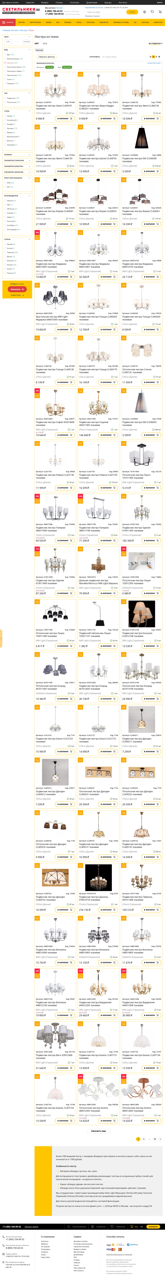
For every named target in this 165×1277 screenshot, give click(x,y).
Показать (16, 289)
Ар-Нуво (11, 124)
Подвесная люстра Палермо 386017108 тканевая (94, 529)
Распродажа (45, 1249)
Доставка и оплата (10, 2)
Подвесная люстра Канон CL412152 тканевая (54, 740)
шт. (137, 1226)
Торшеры (12, 83)
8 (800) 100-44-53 (62, 11)
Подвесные (13, 98)
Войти (160, 2)
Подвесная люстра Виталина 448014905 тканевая (94, 951)
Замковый (12, 145)
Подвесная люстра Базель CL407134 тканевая (141, 1056)
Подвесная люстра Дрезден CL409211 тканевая (137, 740)
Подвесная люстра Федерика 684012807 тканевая (94, 265)
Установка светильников (83, 1244)
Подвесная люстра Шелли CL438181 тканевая (98, 160)
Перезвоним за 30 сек (94, 8)
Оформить (153, 1227)
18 (155, 1139)
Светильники (14, 75)
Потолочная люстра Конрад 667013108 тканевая (137, 687)
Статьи (76, 1265)
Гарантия (30, 2)
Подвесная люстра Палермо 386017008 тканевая (50, 529)
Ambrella (11, 213)
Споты (11, 79)
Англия (10, 248)
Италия (11, 265)
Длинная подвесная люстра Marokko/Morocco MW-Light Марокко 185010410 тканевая (98, 582)
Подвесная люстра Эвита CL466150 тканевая (54, 160)
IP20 (10, 183)
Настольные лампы (16, 67)
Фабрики (44, 1244)
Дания (11, 256)
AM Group (12, 209)
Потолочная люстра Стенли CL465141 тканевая (136, 371)
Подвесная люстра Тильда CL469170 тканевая (98, 371)
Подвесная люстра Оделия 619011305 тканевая (136, 529)
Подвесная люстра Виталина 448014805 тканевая (137, 951)
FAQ (75, 1257)
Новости (77, 1262)
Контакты (123, 2)
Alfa (10, 205)
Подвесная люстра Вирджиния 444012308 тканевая (138, 1004)
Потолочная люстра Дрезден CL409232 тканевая (137, 793)
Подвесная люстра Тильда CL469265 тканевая (98, 318)
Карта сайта (45, 1257)
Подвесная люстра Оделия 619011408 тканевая (50, 582)
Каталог (10, 22)
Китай (10, 269)
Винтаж (11, 141)
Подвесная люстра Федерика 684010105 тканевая (137, 265)
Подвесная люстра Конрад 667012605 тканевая (93, 687)
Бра (10, 55)
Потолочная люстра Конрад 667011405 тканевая (50, 687)
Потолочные (13, 102)
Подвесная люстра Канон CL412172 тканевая (97, 740)
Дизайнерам (91, 2)
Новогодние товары (15, 71)
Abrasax (11, 201)
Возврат (44, 2)
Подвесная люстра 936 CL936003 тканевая (139, 423)
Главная (6, 30)
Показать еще (98, 1131)
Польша (11, 273)
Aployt (10, 217)
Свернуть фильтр (47, 56)
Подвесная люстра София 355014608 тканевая (55, 423)
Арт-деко (12, 128)
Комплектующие (15, 59)
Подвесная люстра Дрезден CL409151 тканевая (93, 845)
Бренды (108, 2)
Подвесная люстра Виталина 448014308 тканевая (51, 951)
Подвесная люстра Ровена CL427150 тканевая (98, 476)
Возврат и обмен (80, 1249)
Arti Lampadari (13, 229)
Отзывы (59, 2)
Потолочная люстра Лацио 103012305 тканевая (136, 582)
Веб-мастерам (79, 1252)
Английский (12, 120)
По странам (45, 1246)
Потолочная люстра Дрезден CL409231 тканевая (94, 793)
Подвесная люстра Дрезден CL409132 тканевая (136, 845)
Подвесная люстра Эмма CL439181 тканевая (54, 107)
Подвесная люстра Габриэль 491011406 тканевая (137, 898)
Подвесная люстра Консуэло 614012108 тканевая (137, 634)
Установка (74, 2)
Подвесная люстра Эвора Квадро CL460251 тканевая (96, 107)
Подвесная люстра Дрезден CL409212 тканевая (50, 793)
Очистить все (154, 63)
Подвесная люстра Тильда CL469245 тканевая (141, 318)
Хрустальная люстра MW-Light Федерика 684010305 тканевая (52, 318)
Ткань (49, 67)
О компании (47, 1236)
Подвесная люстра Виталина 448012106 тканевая (51, 1004)
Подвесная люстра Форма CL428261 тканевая (141, 212)
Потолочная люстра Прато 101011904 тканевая (136, 476)
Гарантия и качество (81, 1246)
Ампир (11, 116)
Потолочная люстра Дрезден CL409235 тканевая (51, 845)
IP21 (10, 187)
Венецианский (13, 137)
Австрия (11, 244)
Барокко (11, 132)
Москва (59, 8)
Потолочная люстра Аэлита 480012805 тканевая (136, 1109)
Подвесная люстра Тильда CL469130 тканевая (55, 371)
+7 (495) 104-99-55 (62, 13)
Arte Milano (12, 225)
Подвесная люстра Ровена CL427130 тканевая (55, 476)
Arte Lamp (11, 221)
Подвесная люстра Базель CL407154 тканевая (55, 1109)
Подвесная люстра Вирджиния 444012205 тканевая (95, 1004)
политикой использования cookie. (120, 1266)
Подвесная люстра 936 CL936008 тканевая (139, 160)
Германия (12, 252)
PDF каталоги (79, 1270)
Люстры (23, 30)
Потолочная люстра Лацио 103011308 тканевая (50, 634)
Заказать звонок (31, 1226)
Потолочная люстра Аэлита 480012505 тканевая (93, 1109)
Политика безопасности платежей (119, 1255)
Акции (43, 1254)
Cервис (77, 1236)
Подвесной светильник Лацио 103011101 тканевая (95, 634)
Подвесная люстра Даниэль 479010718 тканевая (93, 898)
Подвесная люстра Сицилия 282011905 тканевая (93, 423)
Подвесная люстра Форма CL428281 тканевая (54, 212)
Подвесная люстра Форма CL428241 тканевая (98, 212)
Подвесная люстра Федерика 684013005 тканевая (51, 265)
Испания (11, 261)
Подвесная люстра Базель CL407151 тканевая (98, 1056)
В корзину (62, 118)
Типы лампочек (80, 1268)
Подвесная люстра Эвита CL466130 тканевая (140, 107)
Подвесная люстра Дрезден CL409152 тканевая (50, 898)
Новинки (44, 1252)
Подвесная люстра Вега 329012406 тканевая (54, 1056)
